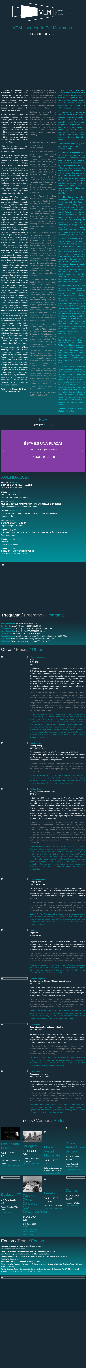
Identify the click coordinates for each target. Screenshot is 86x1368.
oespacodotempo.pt (73, 1169)
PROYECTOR (34, 1261)
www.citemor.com (72, 1206)
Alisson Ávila (29, 1246)
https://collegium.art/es (31, 1163)
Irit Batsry (38, 1246)
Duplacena (14, 1259)
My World (19, 623)
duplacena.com (6, 1212)
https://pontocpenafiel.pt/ (53, 1208)
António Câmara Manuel (17, 1249)
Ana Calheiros (61, 1256)
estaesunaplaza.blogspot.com (12, 1166)
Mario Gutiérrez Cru (41, 1254)
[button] (3, 450)
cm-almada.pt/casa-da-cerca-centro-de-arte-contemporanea (31, 1231)
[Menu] (70, 11)
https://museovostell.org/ (53, 1173)
